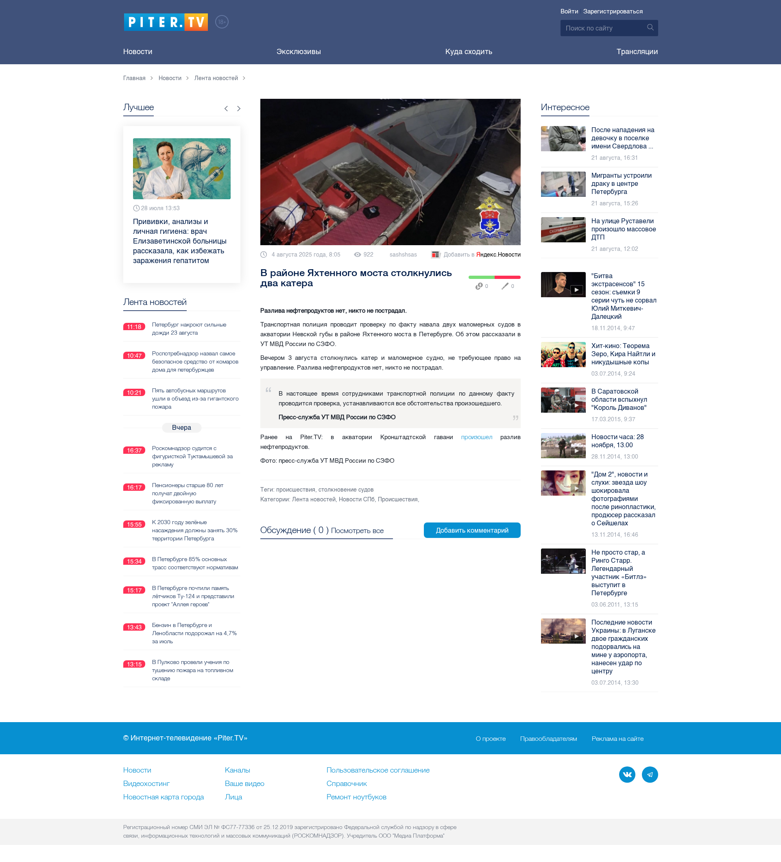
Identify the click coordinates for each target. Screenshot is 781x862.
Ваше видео (244, 784)
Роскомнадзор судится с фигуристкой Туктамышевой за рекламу (192, 456)
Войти (569, 11)
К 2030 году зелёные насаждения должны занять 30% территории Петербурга (195, 530)
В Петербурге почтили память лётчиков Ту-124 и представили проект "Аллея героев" (193, 596)
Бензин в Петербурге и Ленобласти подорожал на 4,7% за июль (194, 633)
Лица (233, 797)
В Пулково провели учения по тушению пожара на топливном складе (192, 670)
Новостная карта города (163, 797)
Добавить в (482, 254)
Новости (138, 51)
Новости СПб (357, 499)
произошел (476, 437)
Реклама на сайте (618, 738)
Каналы (237, 770)
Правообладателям (548, 738)
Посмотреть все (357, 530)
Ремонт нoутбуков (356, 797)
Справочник (347, 784)
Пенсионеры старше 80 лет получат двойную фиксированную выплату (187, 493)
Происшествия (398, 499)
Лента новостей (314, 499)
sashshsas (403, 254)
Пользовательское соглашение (378, 770)
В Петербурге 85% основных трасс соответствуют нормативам (195, 563)
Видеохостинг (146, 784)
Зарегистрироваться (613, 11)
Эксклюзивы (299, 51)
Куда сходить (468, 51)
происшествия (295, 489)
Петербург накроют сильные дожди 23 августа (189, 328)
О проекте (491, 738)
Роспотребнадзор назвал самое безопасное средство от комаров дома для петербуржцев (195, 361)
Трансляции (637, 51)
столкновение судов (346, 489)
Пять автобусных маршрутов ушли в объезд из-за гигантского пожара (195, 398)
